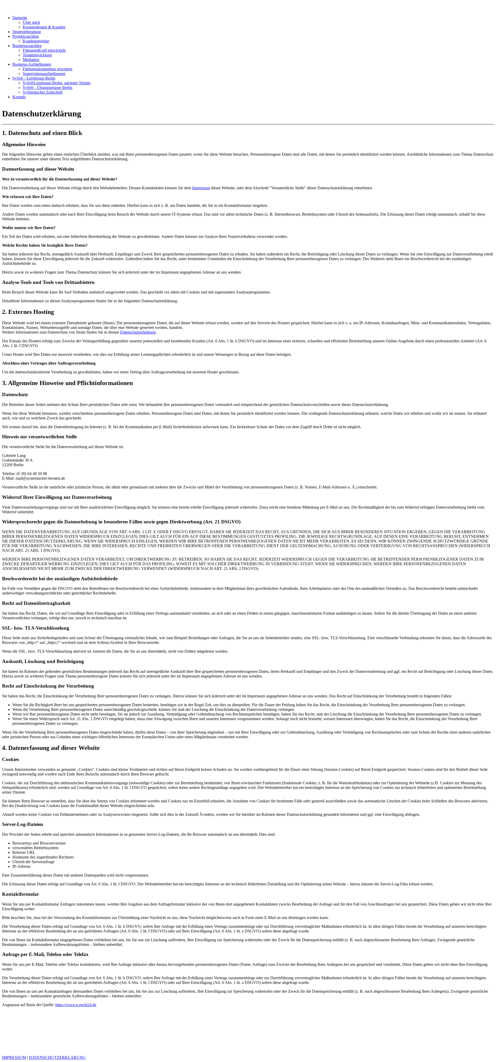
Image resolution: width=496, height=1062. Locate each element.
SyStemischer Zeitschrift (43, 92)
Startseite (19, 18)
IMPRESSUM (14, 1057)
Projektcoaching (25, 36)
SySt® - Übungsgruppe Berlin (47, 87)
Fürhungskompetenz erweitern (47, 69)
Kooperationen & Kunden (44, 27)
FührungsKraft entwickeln (44, 50)
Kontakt (19, 97)
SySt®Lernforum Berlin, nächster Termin (56, 83)
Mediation (31, 59)
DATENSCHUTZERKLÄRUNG (57, 1057)
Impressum (201, 188)
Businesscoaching (27, 45)
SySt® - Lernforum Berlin (33, 78)
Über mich (31, 22)
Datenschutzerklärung (138, 332)
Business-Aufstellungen (31, 64)
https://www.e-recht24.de (75, 1005)
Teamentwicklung (37, 55)
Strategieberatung (26, 31)
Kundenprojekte (36, 41)
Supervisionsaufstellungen (44, 73)
